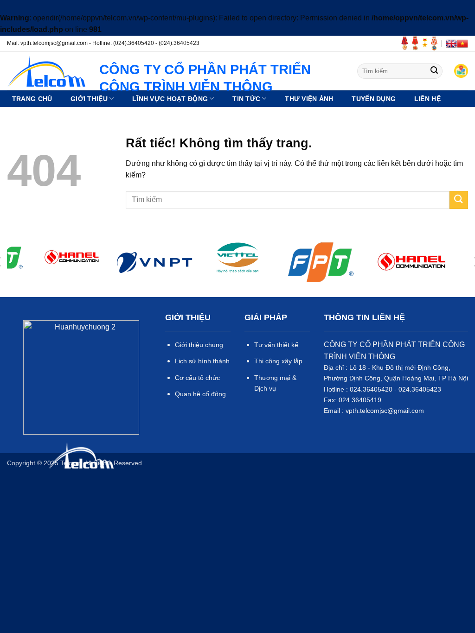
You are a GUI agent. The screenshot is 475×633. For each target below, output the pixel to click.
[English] (451, 43)
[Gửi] (434, 71)
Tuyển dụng (374, 98)
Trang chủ (32, 98)
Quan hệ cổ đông (200, 394)
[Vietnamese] (462, 43)
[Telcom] (46, 71)
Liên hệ (427, 98)
